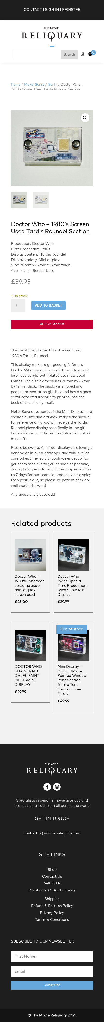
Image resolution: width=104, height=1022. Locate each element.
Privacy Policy (52, 913)
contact (33, 10)
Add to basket (48, 305)
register (71, 10)
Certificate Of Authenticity (52, 890)
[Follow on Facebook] (47, 787)
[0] (90, 54)
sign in (52, 10)
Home (16, 84)
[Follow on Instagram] (57, 787)
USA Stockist (54, 324)
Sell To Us (52, 883)
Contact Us (52, 876)
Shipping (52, 899)
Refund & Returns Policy (52, 906)
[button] (85, 117)
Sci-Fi (52, 84)
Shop (52, 870)
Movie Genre (34, 84)
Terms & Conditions (52, 920)
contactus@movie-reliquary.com (52, 833)
